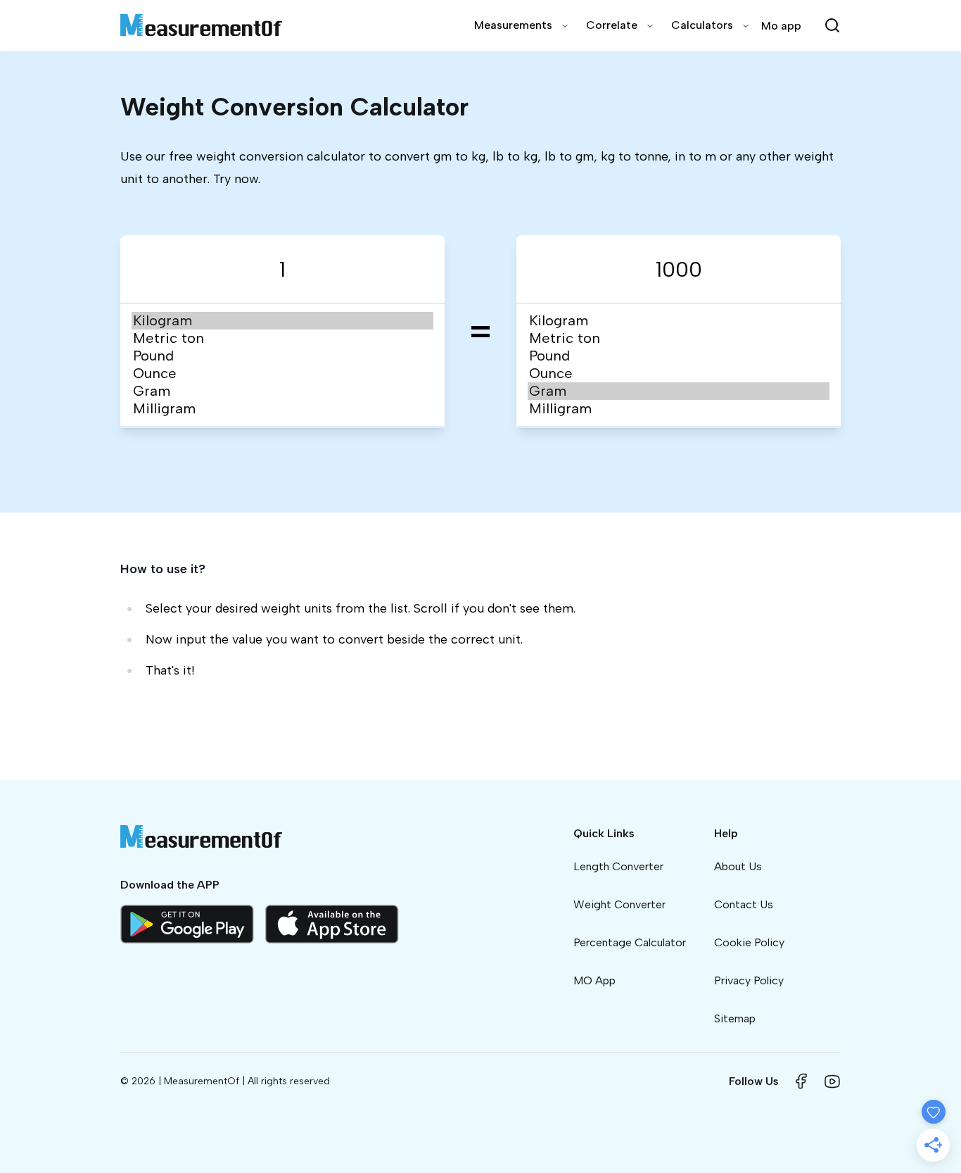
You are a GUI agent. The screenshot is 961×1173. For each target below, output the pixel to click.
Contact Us (743, 904)
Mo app (781, 25)
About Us (738, 866)
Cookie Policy (749, 942)
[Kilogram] (282, 321)
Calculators (702, 25)
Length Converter (618, 866)
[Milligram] (282, 409)
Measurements (513, 25)
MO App (594, 980)
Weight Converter (619, 904)
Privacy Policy (749, 980)
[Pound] (282, 356)
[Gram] (282, 391)
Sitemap (735, 1018)
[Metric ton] (282, 338)
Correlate (611, 25)
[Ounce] (282, 373)
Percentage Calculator (629, 942)
